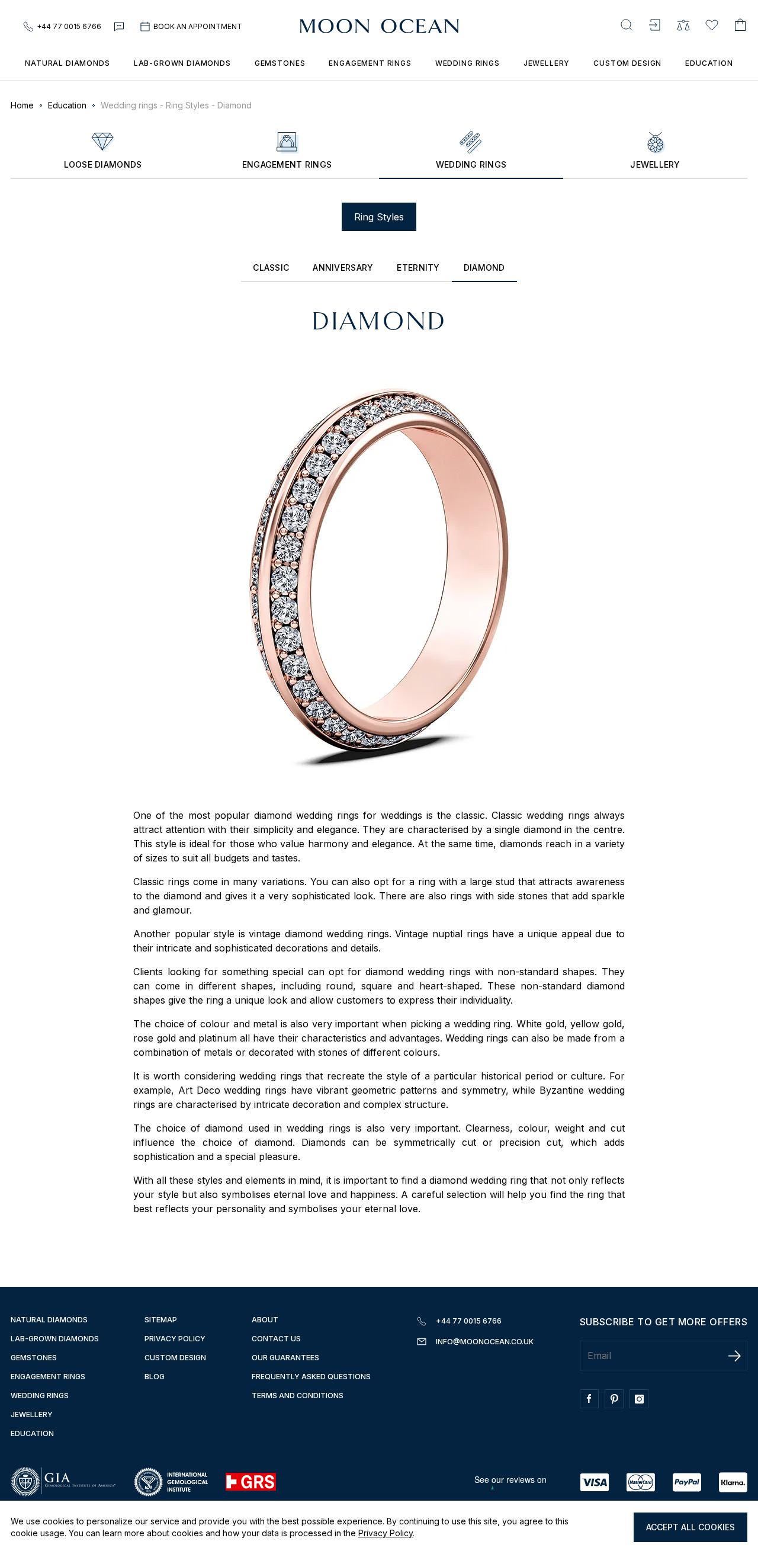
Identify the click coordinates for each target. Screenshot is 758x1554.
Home (22, 105)
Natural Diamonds (67, 63)
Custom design (175, 1357)
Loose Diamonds (103, 164)
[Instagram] (641, 1405)
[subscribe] (734, 1355)
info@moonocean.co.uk (485, 1341)
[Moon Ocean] (379, 26)
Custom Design (627, 63)
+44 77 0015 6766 (69, 26)
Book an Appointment (197, 26)
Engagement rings (370, 63)
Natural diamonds (49, 1319)
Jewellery (546, 63)
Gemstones (280, 63)
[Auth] (655, 26)
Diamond (484, 267)
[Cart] (740, 26)
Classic (271, 267)
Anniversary (343, 267)
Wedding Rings (40, 1395)
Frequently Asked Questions (311, 1376)
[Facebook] (592, 1405)
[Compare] (683, 26)
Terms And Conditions (297, 1395)
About (265, 1319)
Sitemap (160, 1319)
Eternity (418, 267)
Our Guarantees (285, 1357)
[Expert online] (120, 27)
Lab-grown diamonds (182, 63)
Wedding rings (467, 63)
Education (709, 63)
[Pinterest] (617, 1405)
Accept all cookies (690, 1527)
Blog (154, 1376)
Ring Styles (379, 217)
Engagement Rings (287, 164)
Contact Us (276, 1338)
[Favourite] (712, 26)
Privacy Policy (385, 1533)
